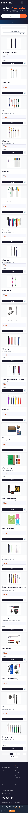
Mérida (16, 774)
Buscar (23, 16)
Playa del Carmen (19, 769)
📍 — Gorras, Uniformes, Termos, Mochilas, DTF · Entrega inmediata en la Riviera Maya (14, 22)
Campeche (17, 777)
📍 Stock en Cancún (14, 31)
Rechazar (5, 810)
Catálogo (4, 770)
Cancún (17, 767)
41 (24, 753)
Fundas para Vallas (6, 767)
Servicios (17, 784)
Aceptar (12, 810)
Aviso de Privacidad (19, 807)
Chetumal (17, 775)
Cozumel (17, 772)
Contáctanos (4, 769)
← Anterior (5, 753)
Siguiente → (14, 756)
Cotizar (12, 63)
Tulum (16, 770)
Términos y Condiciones (7, 784)
